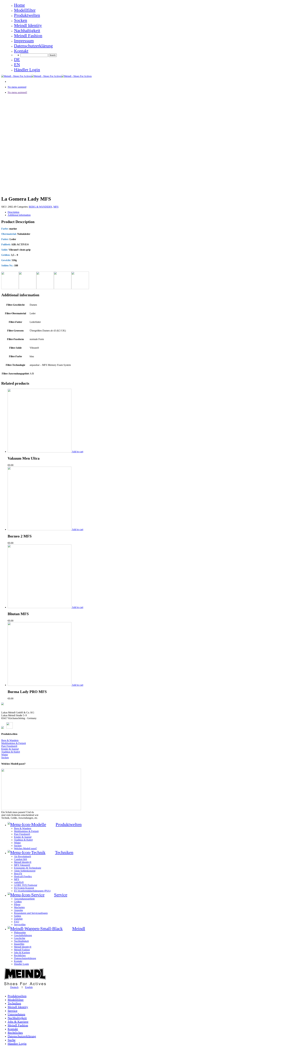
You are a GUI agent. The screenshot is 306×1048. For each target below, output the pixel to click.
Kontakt (13, 1029)
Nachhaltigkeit (17, 1018)
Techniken (14, 1003)
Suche (11, 1040)
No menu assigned (17, 87)
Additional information (19, 215)
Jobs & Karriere (18, 1021)
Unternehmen (16, 1014)
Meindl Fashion (18, 1025)
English (29, 987)
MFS (55, 206)
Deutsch (14, 987)
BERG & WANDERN (40, 206)
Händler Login (17, 1043)
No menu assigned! (17, 92)
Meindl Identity (18, 1007)
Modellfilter (16, 999)
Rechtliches (15, 1032)
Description (13, 212)
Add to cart (77, 451)
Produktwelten (17, 996)
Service (12, 1010)
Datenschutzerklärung (22, 1036)
